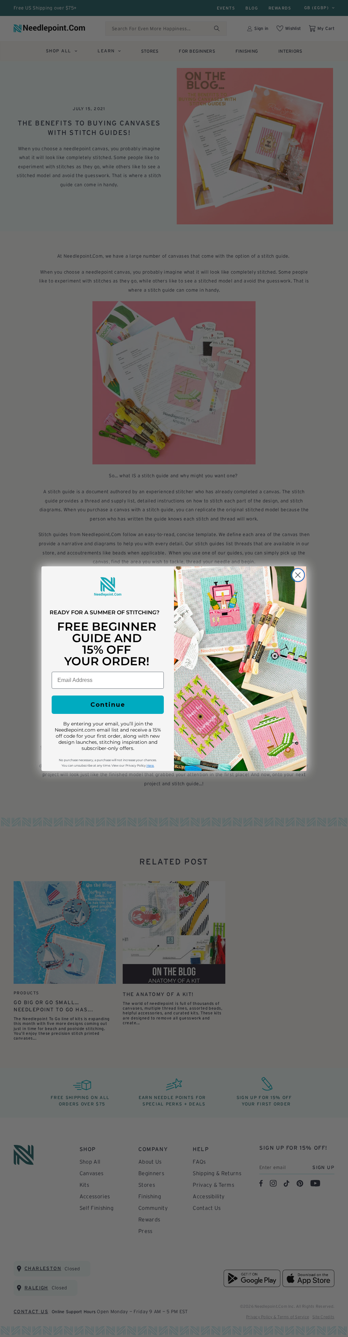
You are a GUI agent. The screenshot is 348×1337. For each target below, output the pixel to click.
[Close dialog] (298, 575)
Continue (107, 704)
